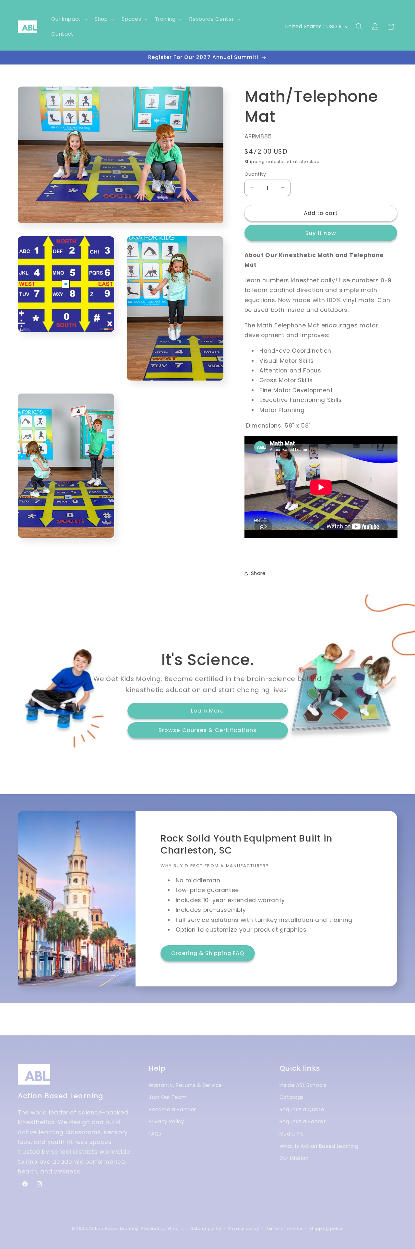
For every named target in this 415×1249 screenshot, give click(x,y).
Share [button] (258, 573)
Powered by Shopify (162, 1228)
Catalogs (291, 1097)
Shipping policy (326, 1228)
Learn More (207, 710)
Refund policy (206, 1228)
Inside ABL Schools (303, 1085)
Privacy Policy (166, 1121)
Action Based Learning (114, 1228)
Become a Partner (172, 1109)
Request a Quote (302, 1109)
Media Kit (291, 1133)
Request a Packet (302, 1121)
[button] (68, 19)
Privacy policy (243, 1228)
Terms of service (284, 1228)
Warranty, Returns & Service (185, 1085)
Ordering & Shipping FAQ (207, 953)
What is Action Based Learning (319, 1146)
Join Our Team (167, 1097)
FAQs (154, 1133)
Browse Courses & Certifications (207, 730)
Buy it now (320, 233)
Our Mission (294, 1158)
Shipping (254, 162)
